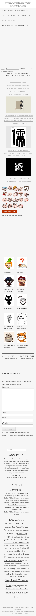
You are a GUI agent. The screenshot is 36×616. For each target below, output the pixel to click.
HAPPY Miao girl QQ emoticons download (26, 358)
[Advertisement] (18, 48)
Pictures (11, 20)
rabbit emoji (14, 88)
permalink (23, 91)
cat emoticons (11, 533)
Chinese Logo (10, 539)
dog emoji (6, 545)
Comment (6, 387)
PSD (19, 15)
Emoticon (17, 548)
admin (24, 82)
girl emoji (19, 551)
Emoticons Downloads (12, 69)
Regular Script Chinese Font (13, 571)
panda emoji (14, 563)
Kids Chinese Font (13, 560)
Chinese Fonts (7, 11)
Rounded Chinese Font (15, 574)
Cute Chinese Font (21, 543)
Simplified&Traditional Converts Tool (16, 25)
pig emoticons (25, 565)
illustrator (11, 557)
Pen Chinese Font (10, 566)
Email (4, 418)
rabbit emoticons (23, 88)
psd (5, 568)
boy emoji (10, 530)
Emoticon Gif (24, 548)
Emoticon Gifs (11, 551)
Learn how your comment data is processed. (17, 435)
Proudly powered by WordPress (11, 607)
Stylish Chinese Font (22, 589)
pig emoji (18, 565)
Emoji (4, 20)
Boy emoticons (17, 530)
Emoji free (11, 548)
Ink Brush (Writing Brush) (21, 557)
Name (4, 412)
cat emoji (25, 530)
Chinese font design (17, 537)
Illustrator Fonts (9, 15)
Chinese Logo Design (19, 539)
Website (5, 423)
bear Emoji (22, 524)
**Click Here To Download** (12, 216)
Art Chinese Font (12, 524)
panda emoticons (23, 563)
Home (2, 69)
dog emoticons (14, 545)
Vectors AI (26, 15)
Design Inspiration (21, 11)
